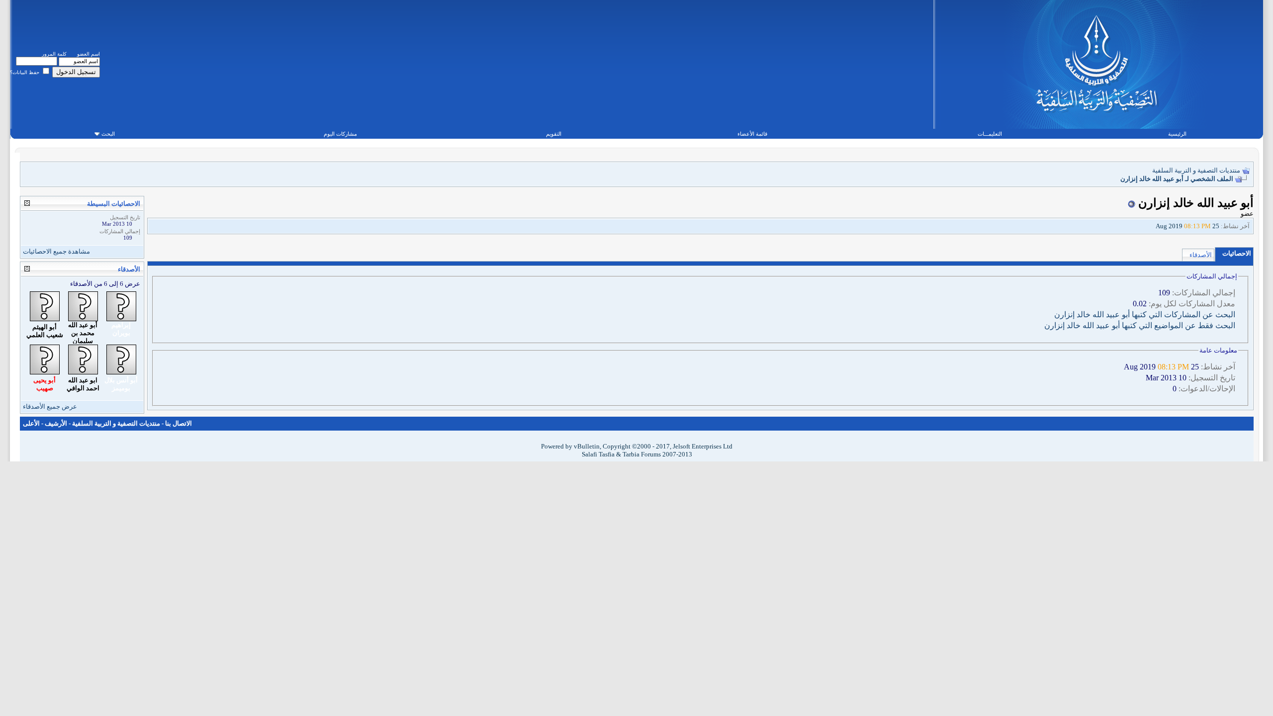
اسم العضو (88, 54)
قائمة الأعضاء (752, 134)
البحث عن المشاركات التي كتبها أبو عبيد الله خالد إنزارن (1144, 314)
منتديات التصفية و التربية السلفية (1196, 170)
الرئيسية (1177, 134)
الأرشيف (56, 423)
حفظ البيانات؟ (25, 72)
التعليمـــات (990, 134)
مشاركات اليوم (340, 134)
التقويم (553, 134)
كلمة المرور (54, 54)
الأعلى (31, 423)
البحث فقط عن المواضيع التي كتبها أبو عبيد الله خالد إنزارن (1139, 325)
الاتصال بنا (178, 423)
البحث (108, 134)
